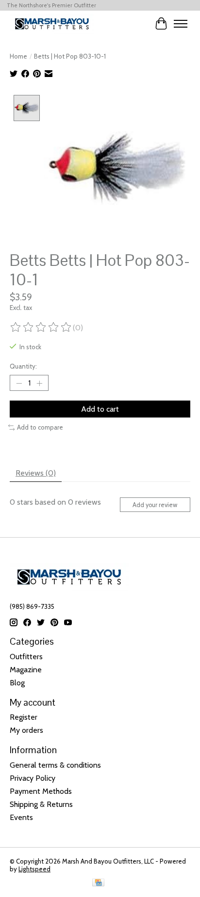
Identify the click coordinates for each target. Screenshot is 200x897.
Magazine (26, 669)
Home (18, 56)
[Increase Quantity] (39, 383)
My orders (26, 730)
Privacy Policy (32, 778)
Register (23, 717)
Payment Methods (41, 791)
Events (21, 817)
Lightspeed (34, 869)
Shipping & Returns (41, 804)
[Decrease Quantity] (19, 383)
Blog (17, 682)
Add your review (155, 505)
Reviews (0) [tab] (36, 473)
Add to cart (100, 409)
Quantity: (23, 366)
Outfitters (26, 656)
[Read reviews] (41, 327)
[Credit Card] (98, 883)
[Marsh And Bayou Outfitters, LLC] (52, 23)
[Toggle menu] (180, 23)
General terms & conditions (55, 765)
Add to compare (40, 427)
